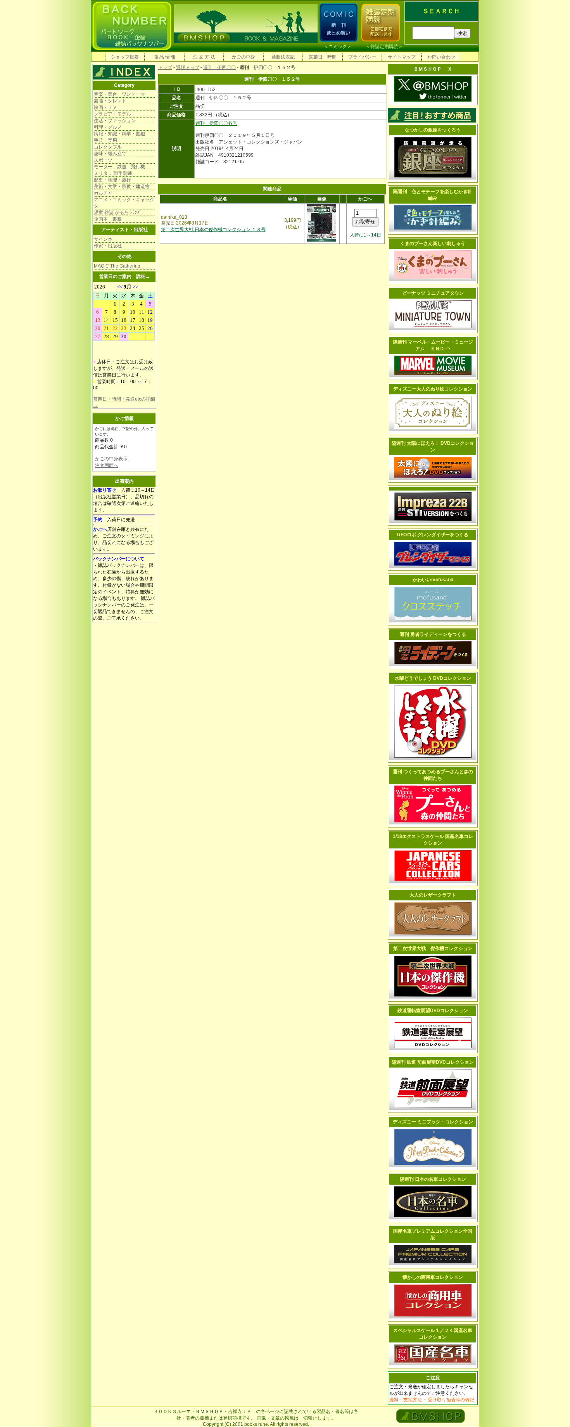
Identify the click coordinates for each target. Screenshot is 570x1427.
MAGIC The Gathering (117, 266)
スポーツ (103, 160)
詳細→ (143, 276)
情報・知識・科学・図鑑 (119, 133)
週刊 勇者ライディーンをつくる (433, 634)
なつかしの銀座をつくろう (433, 130)
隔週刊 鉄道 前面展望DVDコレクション (433, 1062)
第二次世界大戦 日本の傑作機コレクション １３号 (213, 229)
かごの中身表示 (111, 458)
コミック (337, 46)
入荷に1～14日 (365, 235)
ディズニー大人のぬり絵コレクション (432, 389)
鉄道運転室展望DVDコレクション (432, 1010)
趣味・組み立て (110, 153)
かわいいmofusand (433, 579)
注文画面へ (106, 465)
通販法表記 (283, 57)
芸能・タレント (110, 101)
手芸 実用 (105, 140)
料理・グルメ (108, 127)
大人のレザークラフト (432, 895)
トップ (165, 67)
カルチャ (103, 193)
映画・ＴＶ (105, 107)
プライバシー (362, 57)
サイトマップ (402, 57)
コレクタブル (108, 147)
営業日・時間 (323, 57)
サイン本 (103, 239)
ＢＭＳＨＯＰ (209, 1411)
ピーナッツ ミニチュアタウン (433, 293)
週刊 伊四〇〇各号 (216, 123)
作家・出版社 (108, 246)
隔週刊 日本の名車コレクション (433, 1179)
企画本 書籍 (108, 219)
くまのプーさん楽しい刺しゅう (432, 243)
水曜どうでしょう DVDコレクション (433, 678)
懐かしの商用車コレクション (432, 1277)
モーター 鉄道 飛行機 (119, 166)
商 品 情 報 (165, 57)
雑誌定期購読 (384, 46)
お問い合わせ (441, 57)
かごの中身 (243, 57)
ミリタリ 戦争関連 (113, 173)
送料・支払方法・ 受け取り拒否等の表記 (431, 1400)
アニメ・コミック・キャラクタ (124, 203)
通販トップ (187, 67)
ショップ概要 (125, 57)
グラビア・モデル (112, 114)
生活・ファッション (115, 120)
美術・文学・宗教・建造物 (122, 186)
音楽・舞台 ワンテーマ (119, 94)
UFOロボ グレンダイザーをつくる (432, 534)
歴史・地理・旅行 (112, 180)
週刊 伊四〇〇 (219, 67)
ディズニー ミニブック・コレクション (433, 1122)
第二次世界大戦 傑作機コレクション (432, 948)
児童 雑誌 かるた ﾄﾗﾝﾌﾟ (118, 212)
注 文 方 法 (204, 57)
